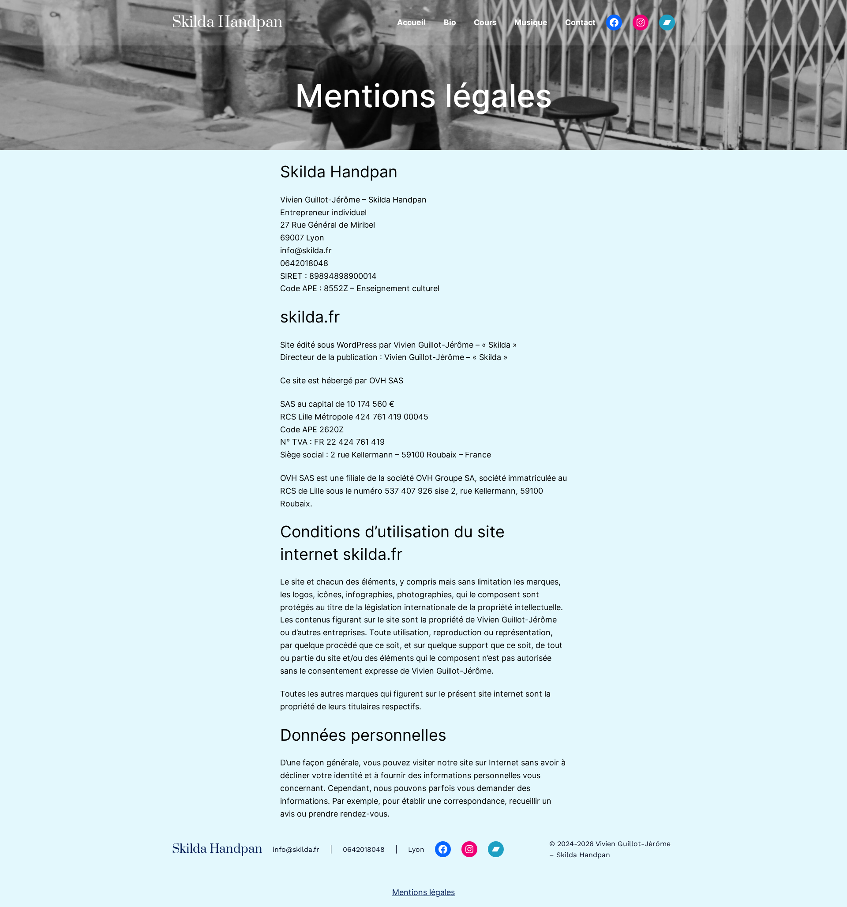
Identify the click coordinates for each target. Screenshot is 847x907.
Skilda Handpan (227, 22)
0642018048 (364, 849)
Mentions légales (423, 892)
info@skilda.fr (296, 849)
